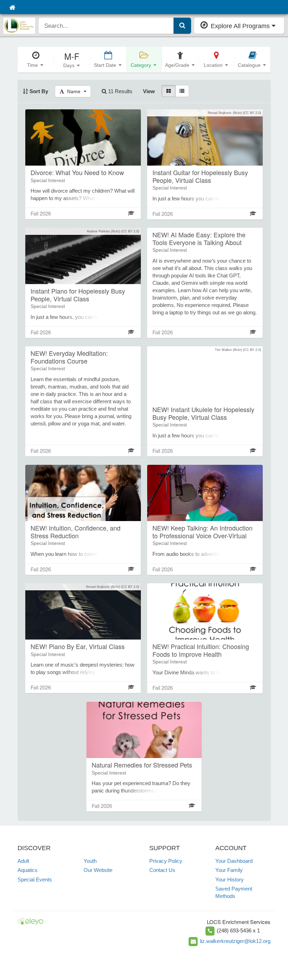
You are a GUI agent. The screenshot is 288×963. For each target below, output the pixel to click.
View (149, 91)
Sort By (38, 91)
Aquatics (28, 870)
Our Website (98, 870)
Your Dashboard (234, 861)
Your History (229, 879)
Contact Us (162, 870)
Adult (23, 861)
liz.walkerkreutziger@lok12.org (235, 941)
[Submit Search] (182, 26)
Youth (90, 861)
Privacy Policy (165, 861)
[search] (106, 26)
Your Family (229, 870)
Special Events (35, 879)
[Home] (12, 7)
